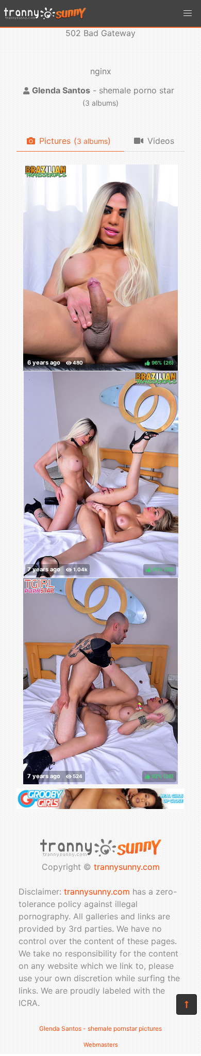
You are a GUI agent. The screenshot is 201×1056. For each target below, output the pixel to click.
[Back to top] (186, 1004)
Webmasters (100, 1044)
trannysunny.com (127, 867)
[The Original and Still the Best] (100, 806)
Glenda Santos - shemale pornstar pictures (100, 1028)
